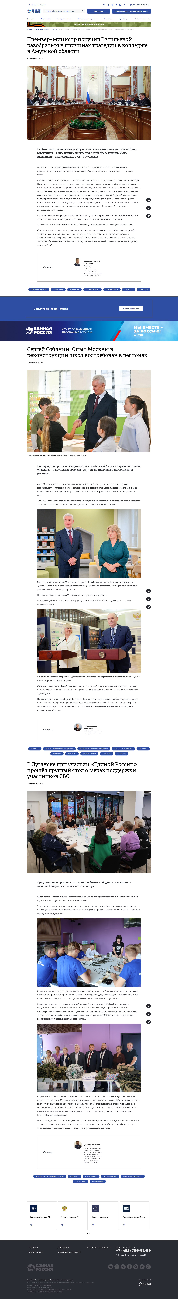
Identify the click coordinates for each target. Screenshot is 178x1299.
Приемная (108, 19)
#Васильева (58, 289)
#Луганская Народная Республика (94, 749)
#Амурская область (39, 289)
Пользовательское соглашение (39, 1285)
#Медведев (74, 289)
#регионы (144, 289)
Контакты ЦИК (36, 1252)
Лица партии (46, 19)
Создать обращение (131, 309)
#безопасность (112, 289)
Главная (30, 29)
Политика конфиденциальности (39, 1287)
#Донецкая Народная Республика (59, 749)
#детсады (57, 754)
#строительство (89, 754)
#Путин (107, 754)
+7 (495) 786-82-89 (133, 1250)
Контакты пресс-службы (69, 1252)
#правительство (92, 289)
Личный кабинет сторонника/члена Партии (131, 11)
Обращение (98, 11)
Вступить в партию (142, 19)
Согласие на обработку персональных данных (44, 1292)
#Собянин (121, 754)
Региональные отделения (88, 19)
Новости (54, 29)
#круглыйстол (91, 1176)
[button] (87, 1233)
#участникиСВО (110, 1176)
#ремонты (72, 754)
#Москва (34, 749)
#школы (143, 749)
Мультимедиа (124, 19)
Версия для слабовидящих (141, 4)
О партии (30, 19)
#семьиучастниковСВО (132, 1176)
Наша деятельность (64, 19)
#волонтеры (80, 1181)
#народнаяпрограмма (123, 749)
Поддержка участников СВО (89, 24)
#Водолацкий (97, 1181)
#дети (128, 289)
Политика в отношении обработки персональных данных (49, 1289)
